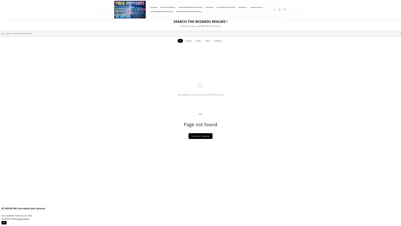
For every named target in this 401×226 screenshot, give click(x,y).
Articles (198, 41)
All (180, 41)
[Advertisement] (200, 59)
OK (4, 223)
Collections (217, 41)
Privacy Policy (22, 219)
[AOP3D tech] (130, 9)
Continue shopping (200, 136)
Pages (208, 41)
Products (189, 41)
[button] (243, 7)
